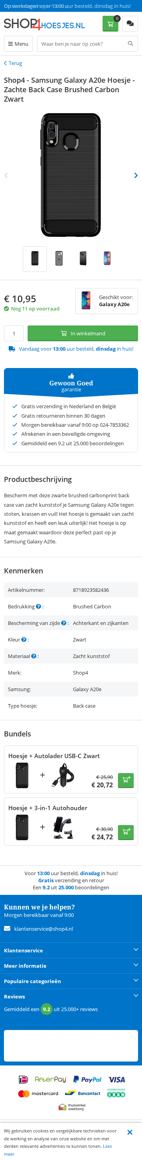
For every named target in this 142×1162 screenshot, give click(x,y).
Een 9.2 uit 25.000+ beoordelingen (43, 5)
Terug (15, 63)
